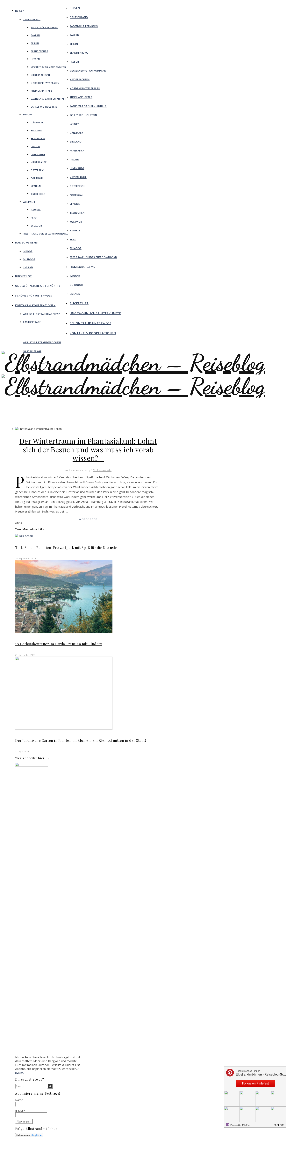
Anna (18, 523)
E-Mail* (20, 1110)
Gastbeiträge (32, 321)
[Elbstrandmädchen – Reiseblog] (133, 398)
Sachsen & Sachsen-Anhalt (48, 98)
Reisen (20, 10)
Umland (28, 267)
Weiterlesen (88, 519)
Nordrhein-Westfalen (45, 82)
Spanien (36, 185)
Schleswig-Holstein (44, 106)
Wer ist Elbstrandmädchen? (41, 313)
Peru (34, 217)
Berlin (35, 43)
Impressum (156, 1149)
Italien (35, 146)
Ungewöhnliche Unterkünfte (38, 286)
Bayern (35, 35)
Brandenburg (39, 51)
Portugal (37, 178)
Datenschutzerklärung (163, 1152)
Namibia (36, 209)
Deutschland (31, 19)
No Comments (102, 470)
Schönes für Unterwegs (33, 295)
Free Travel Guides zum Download (45, 233)
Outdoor (29, 259)
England (36, 130)
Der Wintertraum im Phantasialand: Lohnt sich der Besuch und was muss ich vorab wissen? (88, 449)
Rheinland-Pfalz (41, 90)
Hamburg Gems (26, 242)
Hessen (35, 59)
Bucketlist (23, 276)
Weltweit (29, 201)
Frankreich (38, 138)
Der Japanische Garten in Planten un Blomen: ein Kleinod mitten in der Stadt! (80, 740)
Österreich (38, 170)
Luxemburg (38, 154)
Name (19, 1100)
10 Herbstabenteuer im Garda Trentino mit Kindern (58, 644)
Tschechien (38, 193)
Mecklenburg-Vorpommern (48, 67)
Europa (27, 114)
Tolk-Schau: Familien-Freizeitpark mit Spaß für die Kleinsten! (67, 547)
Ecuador (36, 225)
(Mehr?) (20, 1073)
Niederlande (39, 162)
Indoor (27, 251)
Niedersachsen (40, 74)
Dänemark (37, 122)
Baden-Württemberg (44, 27)
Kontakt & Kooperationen (35, 305)
